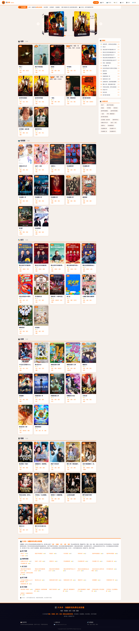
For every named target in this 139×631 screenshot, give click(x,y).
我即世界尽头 (115, 119)
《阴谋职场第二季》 (24, 583)
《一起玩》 (22, 555)
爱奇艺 (93, 624)
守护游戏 (109, 108)
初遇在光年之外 (104, 122)
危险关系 (115, 108)
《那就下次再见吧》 (53, 589)
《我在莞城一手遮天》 (25, 589)
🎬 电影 (102, 2)
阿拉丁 (102, 105)
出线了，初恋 (113, 122)
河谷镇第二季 (104, 131)
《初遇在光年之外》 (24, 561)
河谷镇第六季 (113, 131)
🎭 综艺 (115, 2)
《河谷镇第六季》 (24, 563)
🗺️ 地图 (134, 2)
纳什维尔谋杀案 (104, 116)
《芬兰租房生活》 (110, 569)
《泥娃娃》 (51, 553)
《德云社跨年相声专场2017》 (69, 569)
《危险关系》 (80, 553)
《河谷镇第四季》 (67, 561)
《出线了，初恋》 (38, 561)
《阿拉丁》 (22, 553)
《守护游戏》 (66, 553)
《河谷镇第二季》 (110, 561)
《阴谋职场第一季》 (110, 580)
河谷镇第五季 (104, 128)
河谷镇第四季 (111, 125)
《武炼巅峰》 (94, 580)
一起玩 (102, 113)
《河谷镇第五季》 (81, 561)
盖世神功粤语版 (114, 110)
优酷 (91, 624)
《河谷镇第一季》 (95, 561)
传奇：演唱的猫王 (111, 113)
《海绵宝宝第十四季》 (53, 580)
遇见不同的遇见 (110, 105)
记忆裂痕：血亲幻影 (105, 119)
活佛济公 (103, 125)
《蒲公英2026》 (38, 580)
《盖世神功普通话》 (96, 553)
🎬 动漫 (122, 2)
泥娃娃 (102, 108)
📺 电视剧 (109, 2)
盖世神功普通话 (104, 110)
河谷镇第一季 (113, 128)
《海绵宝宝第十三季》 (68, 580)
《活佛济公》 (51, 561)
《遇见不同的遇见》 (38, 553)
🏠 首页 (96, 2)
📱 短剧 (128, 2)
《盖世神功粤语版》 (110, 553)
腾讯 (97, 624)
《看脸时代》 (80, 580)
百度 (88, 624)
